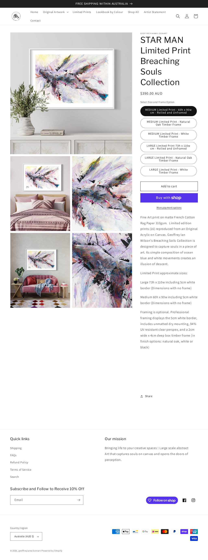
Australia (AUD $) (24, 536)
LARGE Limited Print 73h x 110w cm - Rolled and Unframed (168, 147)
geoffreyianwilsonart (29, 550)
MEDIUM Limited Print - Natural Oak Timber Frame (168, 123)
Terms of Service (20, 469)
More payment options (169, 207)
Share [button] (149, 396)
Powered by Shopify (51, 550)
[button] (55, 12)
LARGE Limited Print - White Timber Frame (168, 171)
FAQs (13, 455)
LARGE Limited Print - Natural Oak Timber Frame (168, 159)
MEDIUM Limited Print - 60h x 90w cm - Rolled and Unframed (168, 111)
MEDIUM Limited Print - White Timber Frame (168, 135)
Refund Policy (19, 462)
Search (14, 477)
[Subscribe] (78, 500)
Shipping (16, 448)
